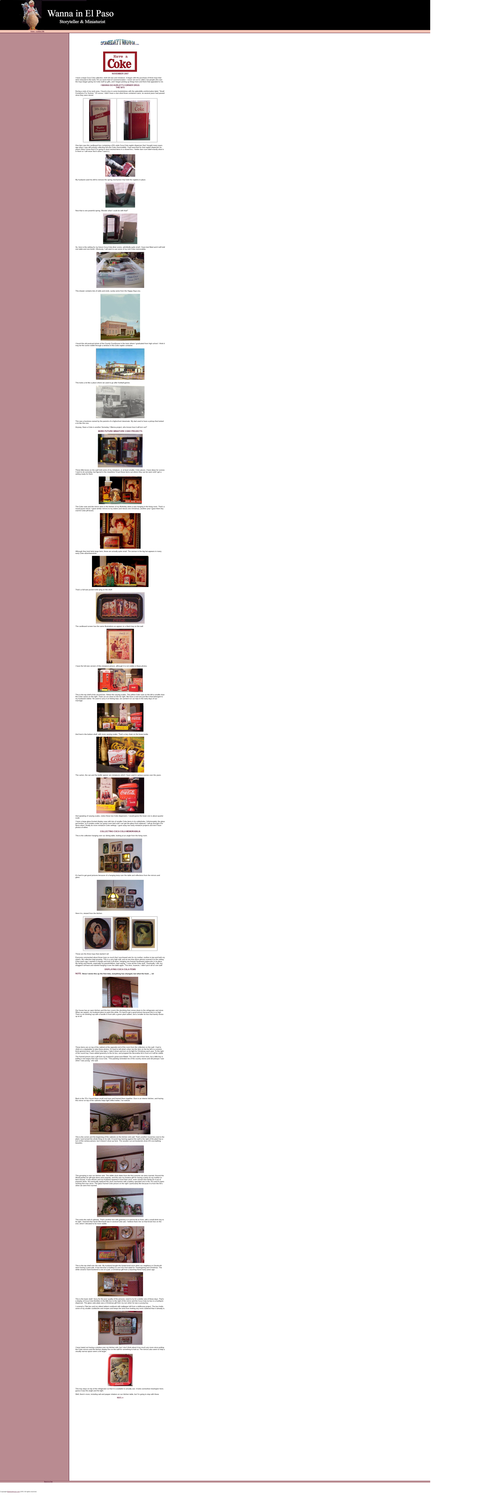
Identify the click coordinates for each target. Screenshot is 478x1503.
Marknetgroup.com (13, 1492)
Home (32, 31)
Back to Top (48, 1482)
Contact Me (40, 31)
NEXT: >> (120, 1397)
